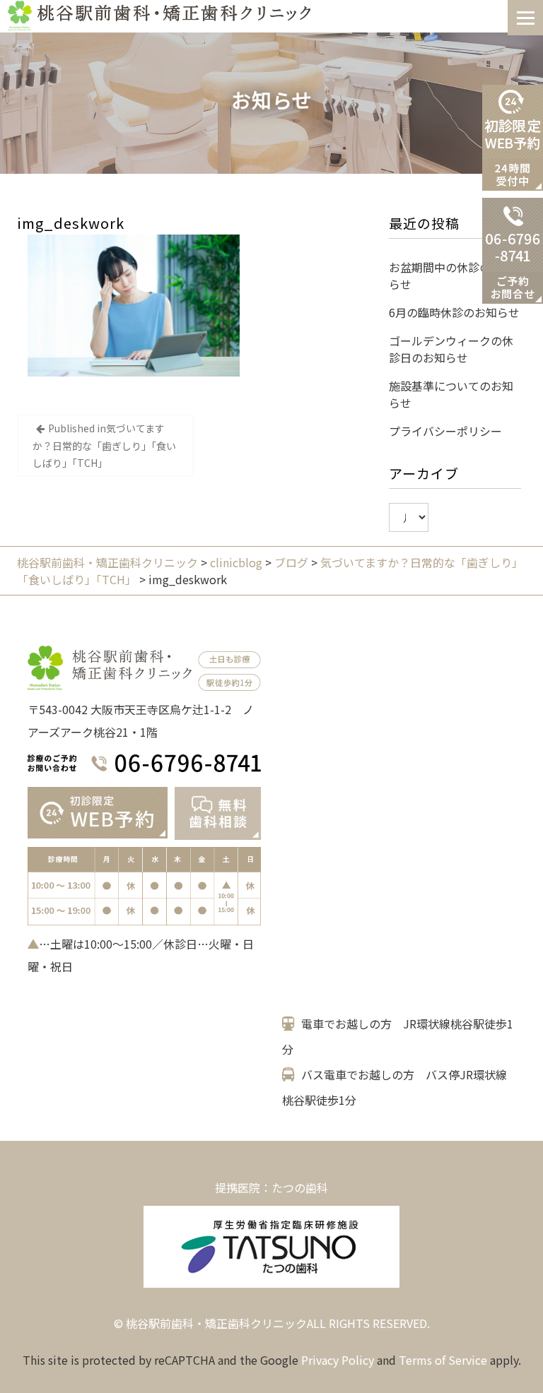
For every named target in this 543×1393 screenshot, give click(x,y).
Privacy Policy (337, 1359)
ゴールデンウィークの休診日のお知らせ (451, 349)
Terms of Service (443, 1359)
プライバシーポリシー (445, 430)
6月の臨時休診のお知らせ (454, 312)
